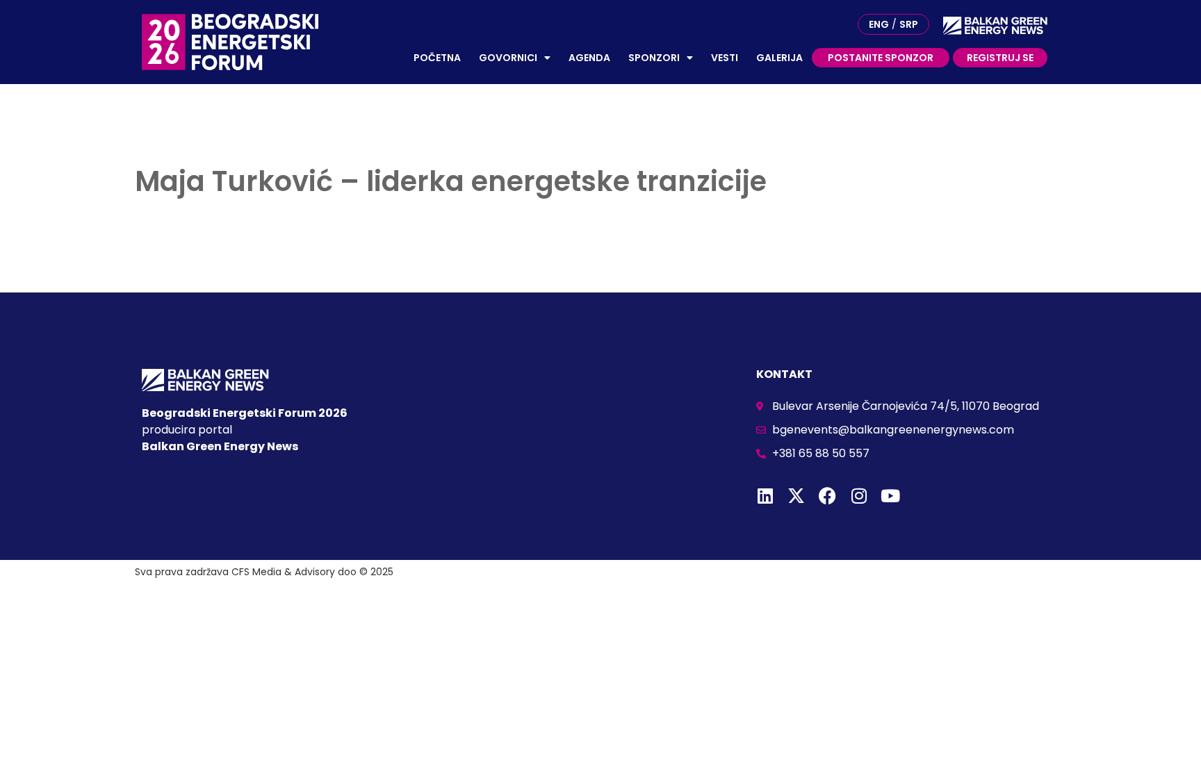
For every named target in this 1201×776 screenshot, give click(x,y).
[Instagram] (858, 495)
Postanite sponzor (880, 58)
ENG (879, 24)
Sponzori (654, 58)
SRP (908, 24)
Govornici (508, 58)
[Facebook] (827, 495)
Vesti (724, 58)
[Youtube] (890, 495)
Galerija (779, 58)
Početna (437, 58)
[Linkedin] (765, 495)
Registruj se (1000, 58)
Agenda (589, 58)
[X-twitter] (796, 495)
